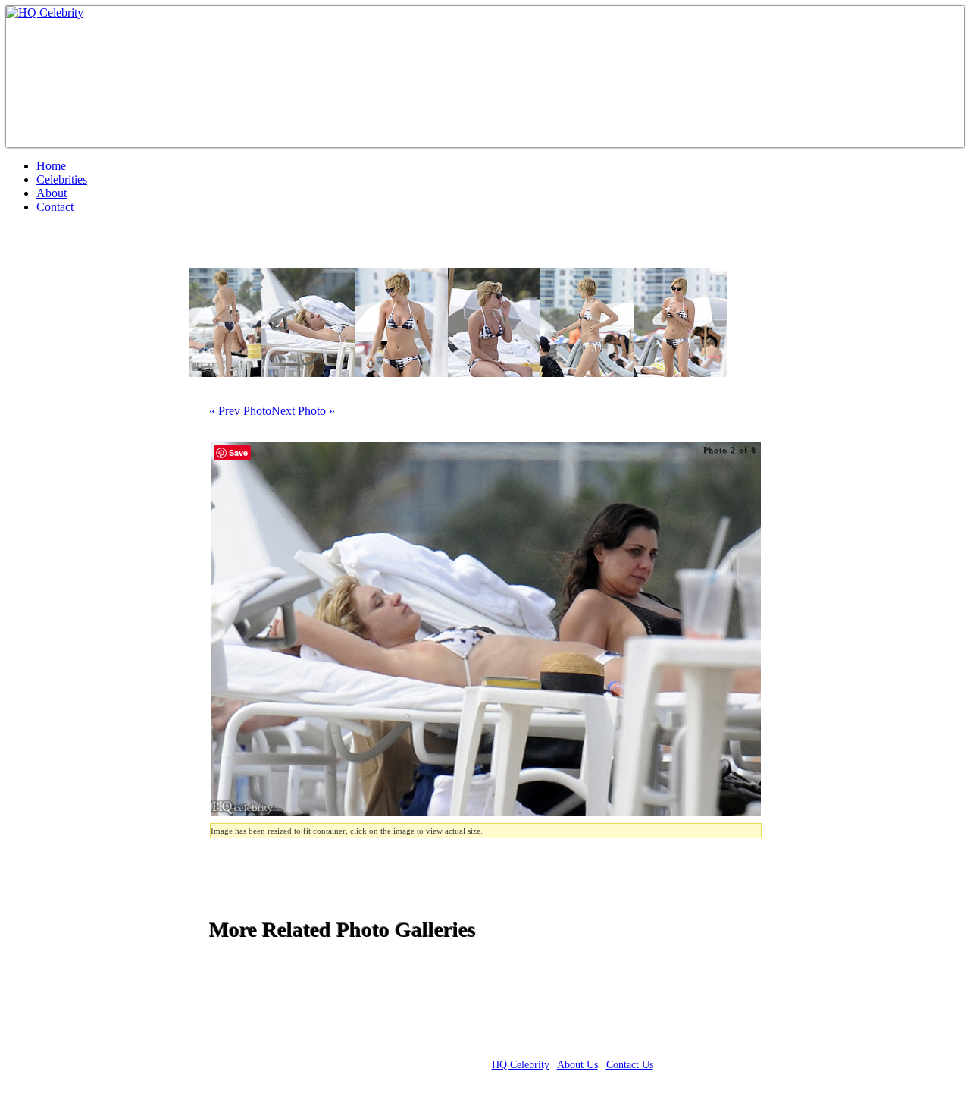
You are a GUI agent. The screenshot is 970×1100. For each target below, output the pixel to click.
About (51, 193)
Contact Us (629, 1064)
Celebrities (61, 179)
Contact (55, 206)
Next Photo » (303, 410)
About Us (577, 1064)
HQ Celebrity (520, 1064)
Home (51, 165)
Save (238, 452)
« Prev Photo (240, 410)
